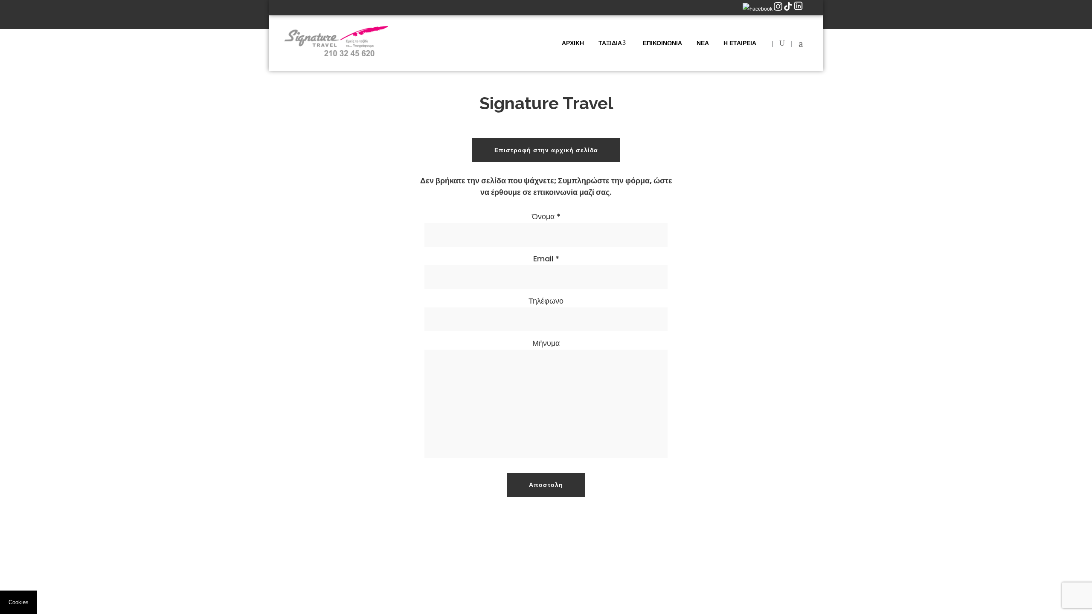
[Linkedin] (798, 9)
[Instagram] (779, 9)
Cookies (19, 602)
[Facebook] (758, 9)
